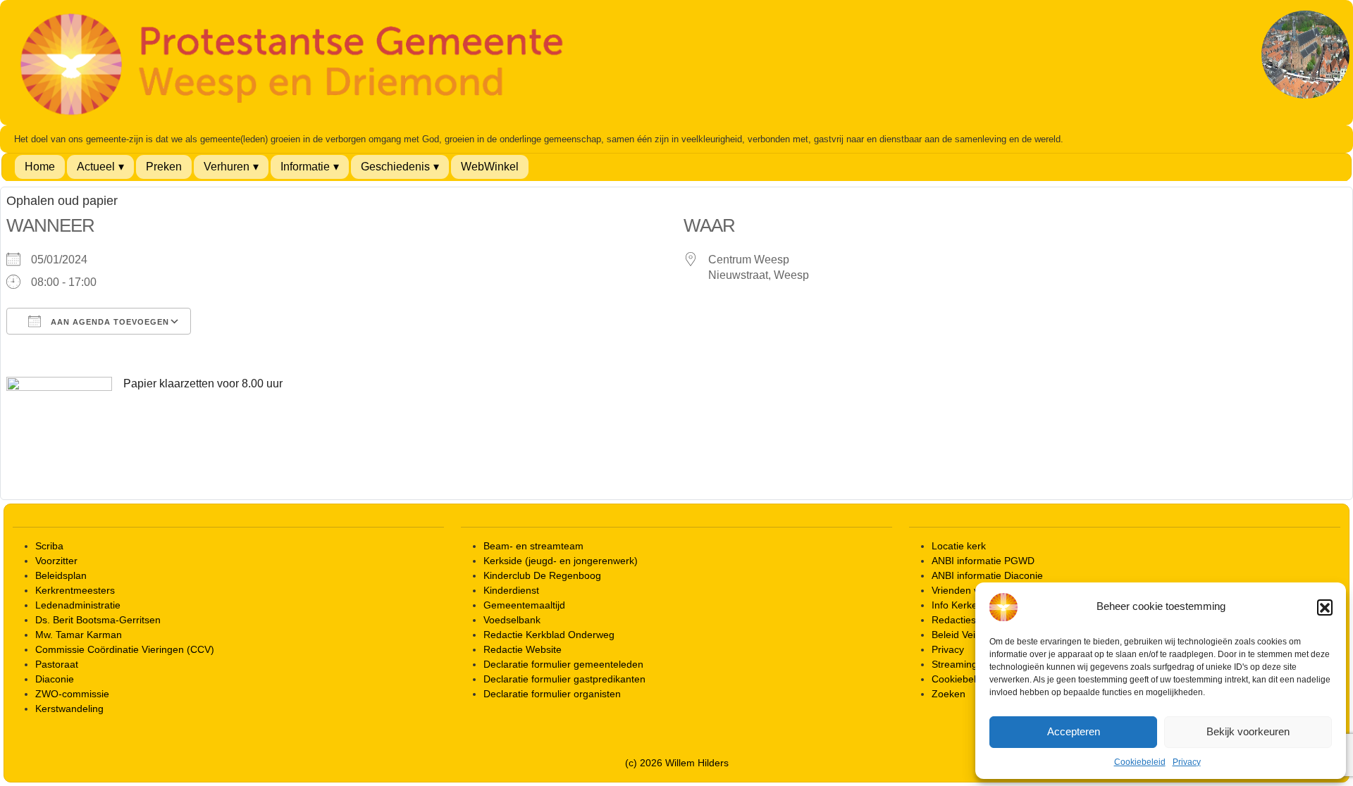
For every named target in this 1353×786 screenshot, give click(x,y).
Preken (164, 167)
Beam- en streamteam (533, 545)
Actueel (96, 167)
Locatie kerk (959, 545)
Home (40, 167)
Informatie (305, 167)
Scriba (49, 545)
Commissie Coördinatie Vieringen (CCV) (124, 649)
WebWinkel (490, 167)
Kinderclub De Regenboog (542, 575)
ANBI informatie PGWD (983, 560)
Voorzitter (56, 560)
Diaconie (54, 679)
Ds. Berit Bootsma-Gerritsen (98, 619)
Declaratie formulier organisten (552, 693)
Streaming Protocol (974, 664)
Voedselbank (511, 619)
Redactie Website (522, 649)
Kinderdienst (511, 590)
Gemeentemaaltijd (524, 605)
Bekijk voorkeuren (1248, 731)
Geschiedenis (395, 167)
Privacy (1187, 762)
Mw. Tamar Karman (78, 634)
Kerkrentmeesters (75, 590)
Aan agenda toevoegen (108, 322)
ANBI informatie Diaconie (987, 575)
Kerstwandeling (69, 708)
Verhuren (226, 167)
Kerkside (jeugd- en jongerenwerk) (560, 560)
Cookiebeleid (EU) (972, 679)
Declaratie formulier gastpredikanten (564, 679)
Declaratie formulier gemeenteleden (563, 664)
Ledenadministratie (78, 605)
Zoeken (948, 693)
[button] (1325, 607)
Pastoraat (56, 664)
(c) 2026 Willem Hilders (677, 762)
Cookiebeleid (1140, 762)
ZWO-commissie (72, 693)
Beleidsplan (61, 575)
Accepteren (1073, 731)
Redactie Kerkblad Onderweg (548, 634)
